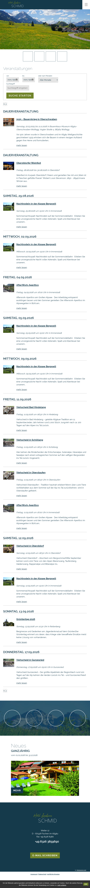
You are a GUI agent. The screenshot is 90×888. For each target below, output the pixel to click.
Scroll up (45, 808)
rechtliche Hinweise (53, 874)
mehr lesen (21, 145)
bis (23, 76)
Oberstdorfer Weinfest (28, 163)
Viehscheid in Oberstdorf (30, 545)
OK (86, 884)
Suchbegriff (10, 84)
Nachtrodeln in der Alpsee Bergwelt (36, 203)
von (7, 76)
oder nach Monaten (45, 76)
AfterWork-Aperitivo (27, 285)
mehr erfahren (61, 885)
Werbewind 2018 (81, 870)
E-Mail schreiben (45, 855)
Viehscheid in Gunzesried (30, 660)
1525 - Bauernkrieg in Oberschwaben (36, 119)
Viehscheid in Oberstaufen (31, 472)
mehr (17, 790)
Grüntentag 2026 (25, 619)
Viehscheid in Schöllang (29, 439)
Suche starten (20, 95)
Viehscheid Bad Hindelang (31, 407)
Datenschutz (42, 874)
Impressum (34, 874)
